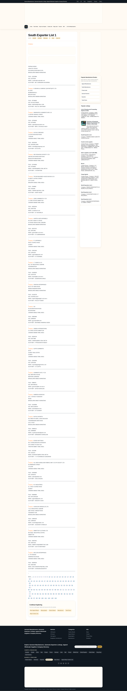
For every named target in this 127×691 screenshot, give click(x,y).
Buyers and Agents (42, 26)
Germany (56, 652)
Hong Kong (99, 652)
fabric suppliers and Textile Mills (89, 152)
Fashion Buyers (28, 659)
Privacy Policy (89, 636)
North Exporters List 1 (86, 185)
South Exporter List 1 (86, 134)
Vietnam (95, 1)
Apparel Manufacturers (86, 83)
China (37, 652)
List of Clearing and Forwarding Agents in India (89, 110)
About (87, 632)
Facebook (40, 38)
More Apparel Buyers (34, 610)
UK (81, 1)
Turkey (100, 1)
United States (91, 652)
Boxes (82, 163)
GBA (26, 26)
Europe (46, 652)
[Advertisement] (63, 13)
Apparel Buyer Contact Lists (67, 659)
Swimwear (36, 659)
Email (53, 38)
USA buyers (52, 632)
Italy (65, 652)
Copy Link (58, 38)
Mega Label (55, 26)
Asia (41, 652)
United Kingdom (83, 652)
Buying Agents (44, 610)
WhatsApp (45, 38)
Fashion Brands (52, 610)
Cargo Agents (84, 174)
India (85, 1)
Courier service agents (86, 141)
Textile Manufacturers (86, 87)
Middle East (75, 652)
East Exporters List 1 (86, 199)
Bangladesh (90, 1)
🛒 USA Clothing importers (71, 26)
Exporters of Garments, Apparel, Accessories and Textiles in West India (93, 123)
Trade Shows (35, 26)
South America (28, 654)
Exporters (84, 96)
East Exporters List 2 (86, 192)
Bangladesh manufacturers (56, 638)
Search (99, 646)
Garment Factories (85, 93)
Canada (32, 652)
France (51, 652)
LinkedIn (34, 38)
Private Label (84, 90)
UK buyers (52, 634)
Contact (88, 634)
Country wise (49, 26)
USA (78, 1)
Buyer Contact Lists (34, 613)
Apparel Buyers (71, 634)
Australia (27, 652)
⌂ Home (31, 26)
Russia (69, 652)
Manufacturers (61, 610)
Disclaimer (88, 638)
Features (60, 26)
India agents (53, 636)
